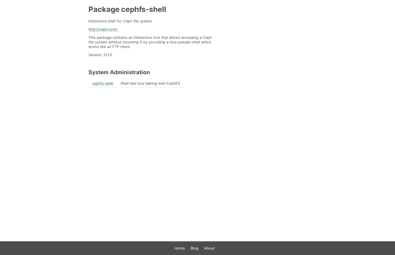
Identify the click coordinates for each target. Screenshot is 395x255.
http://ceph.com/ (102, 29)
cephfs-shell (102, 83)
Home (179, 248)
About (209, 248)
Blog (194, 248)
